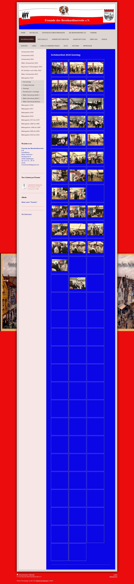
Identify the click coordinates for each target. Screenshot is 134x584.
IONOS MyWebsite (42, 581)
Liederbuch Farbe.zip (35, 185)
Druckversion (23, 575)
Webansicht (113, 576)
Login (115, 575)
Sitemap (31, 575)
